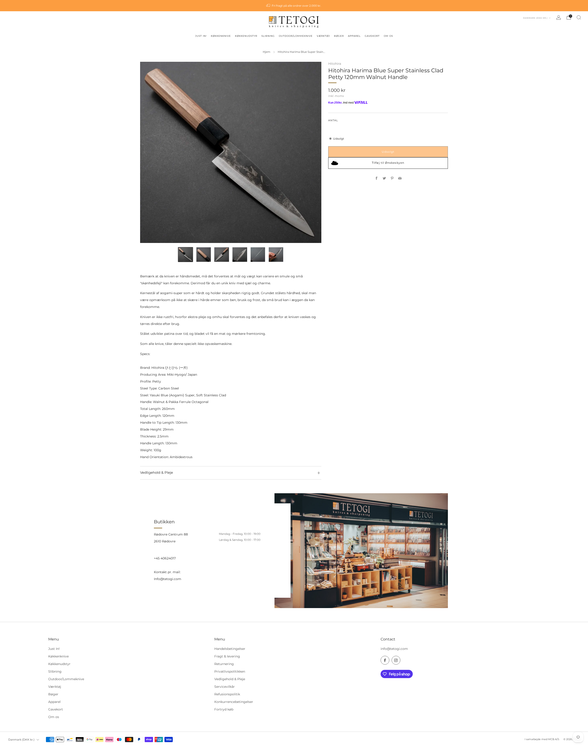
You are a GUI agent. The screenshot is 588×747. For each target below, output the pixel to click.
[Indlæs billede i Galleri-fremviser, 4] (239, 254)
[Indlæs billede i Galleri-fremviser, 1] (185, 254)
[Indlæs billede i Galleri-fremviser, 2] (203, 254)
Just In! (54, 649)
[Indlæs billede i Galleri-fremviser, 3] (221, 254)
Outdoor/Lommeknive (66, 679)
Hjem (266, 52)
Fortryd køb (223, 709)
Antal (333, 120)
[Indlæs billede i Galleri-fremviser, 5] (257, 254)
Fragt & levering (227, 656)
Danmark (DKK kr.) (535, 18)
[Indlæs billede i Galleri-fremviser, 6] (276, 254)
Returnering (224, 664)
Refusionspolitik (227, 694)
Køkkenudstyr (59, 664)
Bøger (53, 694)
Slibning (55, 671)
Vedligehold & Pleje (229, 679)
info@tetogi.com (394, 649)
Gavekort (55, 709)
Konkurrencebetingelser (233, 702)
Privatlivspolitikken (229, 671)
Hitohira (334, 64)
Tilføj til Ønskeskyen (388, 162)
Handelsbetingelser (229, 649)
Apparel (54, 702)
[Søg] (579, 17)
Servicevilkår (224, 686)
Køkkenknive (58, 656)
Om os (53, 717)
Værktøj (54, 686)
